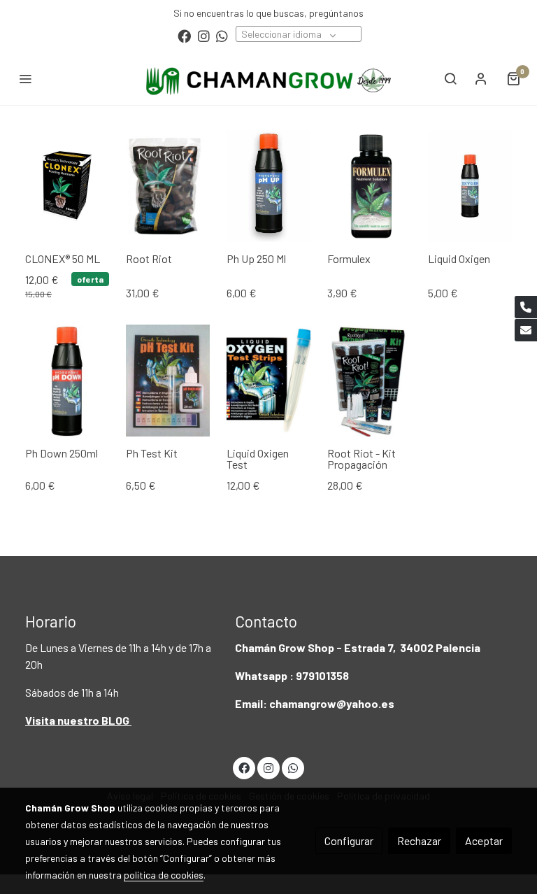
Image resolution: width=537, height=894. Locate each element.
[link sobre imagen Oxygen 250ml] (470, 186)
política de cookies (163, 875)
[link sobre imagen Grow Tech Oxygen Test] (268, 381)
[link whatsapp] (222, 35)
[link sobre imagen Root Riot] (369, 381)
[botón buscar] (450, 78)
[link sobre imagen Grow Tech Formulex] (369, 186)
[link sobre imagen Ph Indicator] (168, 381)
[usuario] (481, 78)
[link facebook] (184, 35)
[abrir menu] (25, 78)
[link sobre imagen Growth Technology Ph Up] (268, 186)
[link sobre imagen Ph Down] (67, 381)
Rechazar (419, 840)
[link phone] (526, 307)
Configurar (348, 840)
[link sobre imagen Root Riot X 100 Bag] (168, 186)
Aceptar (484, 840)
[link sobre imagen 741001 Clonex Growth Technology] (67, 186)
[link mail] (526, 330)
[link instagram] (204, 35)
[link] (268, 78)
